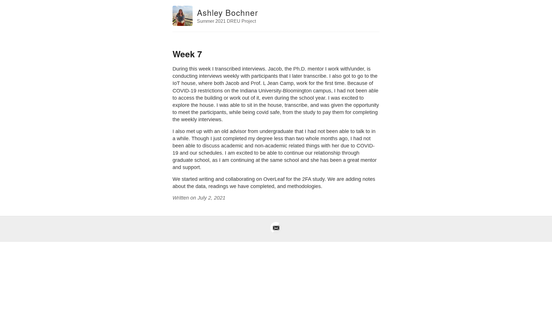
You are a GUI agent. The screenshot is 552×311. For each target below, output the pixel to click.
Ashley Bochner (227, 12)
